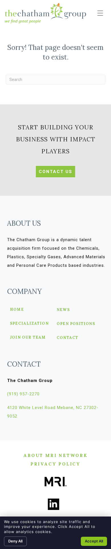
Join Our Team (28, 338)
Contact (67, 338)
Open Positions (76, 324)
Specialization (29, 324)
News (63, 310)
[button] (100, 13)
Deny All (15, 541)
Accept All (94, 541)
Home (17, 310)
